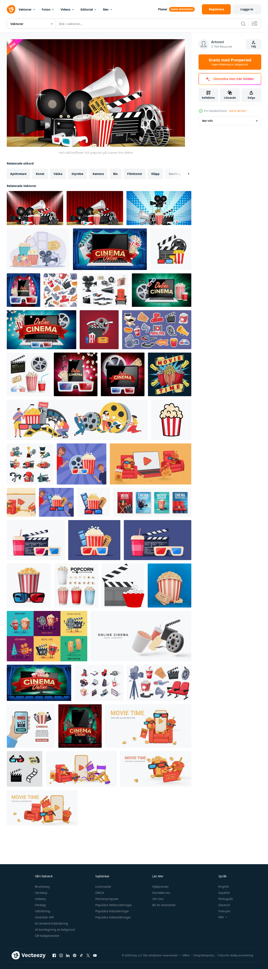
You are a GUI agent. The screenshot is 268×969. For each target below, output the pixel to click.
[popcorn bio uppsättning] (169, 585)
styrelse (77, 174)
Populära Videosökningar (113, 917)
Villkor (186, 955)
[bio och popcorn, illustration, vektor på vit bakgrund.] (123, 585)
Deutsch (224, 905)
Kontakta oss (161, 893)
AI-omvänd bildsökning (51, 923)
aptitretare (18, 174)
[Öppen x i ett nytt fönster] (88, 955)
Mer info (207, 121)
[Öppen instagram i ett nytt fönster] (61, 955)
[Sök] (243, 23)
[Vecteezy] (11, 9)
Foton (46, 9)
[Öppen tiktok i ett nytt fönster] (81, 955)
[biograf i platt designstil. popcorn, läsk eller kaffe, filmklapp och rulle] (170, 249)
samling (175, 174)
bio (115, 174)
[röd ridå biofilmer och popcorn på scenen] (35, 208)
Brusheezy (42, 887)
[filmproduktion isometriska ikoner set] (99, 683)
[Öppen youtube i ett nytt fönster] (95, 955)
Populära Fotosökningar (112, 911)
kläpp (155, 174)
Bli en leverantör (164, 905)
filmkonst (134, 174)
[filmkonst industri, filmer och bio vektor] (77, 420)
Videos (65, 9)
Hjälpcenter (160, 887)
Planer (162, 9)
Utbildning (42, 911)
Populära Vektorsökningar (113, 905)
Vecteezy (41, 893)
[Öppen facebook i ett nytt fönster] (54, 955)
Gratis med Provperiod (230, 62)
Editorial (87, 9)
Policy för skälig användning (235, 955)
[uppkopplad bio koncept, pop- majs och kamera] (38, 249)
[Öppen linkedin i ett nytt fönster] (67, 955)
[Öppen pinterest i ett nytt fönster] (74, 955)
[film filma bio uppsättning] (104, 290)
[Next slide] (185, 174)
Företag (40, 905)
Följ (253, 46)
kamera (98, 174)
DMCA (99, 893)
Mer (106, 9)
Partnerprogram (106, 899)
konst (40, 174)
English (223, 887)
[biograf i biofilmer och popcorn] (158, 208)
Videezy (40, 899)
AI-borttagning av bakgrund (55, 929)
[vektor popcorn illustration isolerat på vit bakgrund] (171, 420)
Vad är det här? (238, 111)
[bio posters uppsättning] (152, 502)
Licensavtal (103, 887)
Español (224, 893)
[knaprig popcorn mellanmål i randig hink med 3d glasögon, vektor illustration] (29, 585)
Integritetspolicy (203, 955)
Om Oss (158, 899)
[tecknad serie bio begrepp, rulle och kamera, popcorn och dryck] (30, 463)
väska (58, 174)
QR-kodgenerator (47, 936)
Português (225, 899)
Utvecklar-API (44, 917)
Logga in (246, 9)
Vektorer (25, 9)
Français (224, 911)
